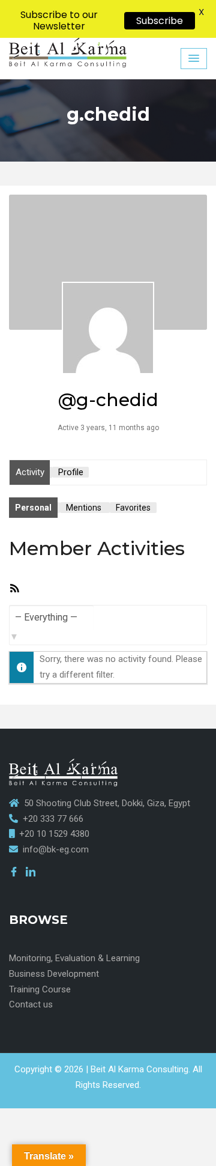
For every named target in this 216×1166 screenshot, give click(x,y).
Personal (33, 507)
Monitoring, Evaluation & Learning (74, 958)
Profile (70, 472)
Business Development (54, 973)
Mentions (83, 507)
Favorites (133, 507)
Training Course (40, 989)
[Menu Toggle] (194, 58)
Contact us (31, 1004)
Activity (30, 472)
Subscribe (159, 21)
